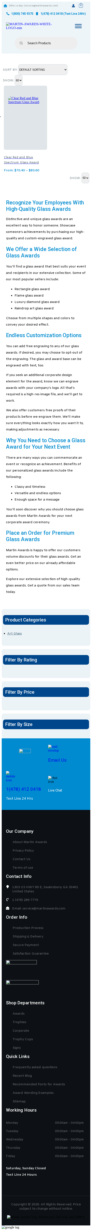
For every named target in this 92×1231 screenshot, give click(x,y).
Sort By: (10, 70)
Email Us (57, 760)
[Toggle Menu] (78, 26)
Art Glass (14, 634)
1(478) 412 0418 (23, 789)
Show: (9, 80)
